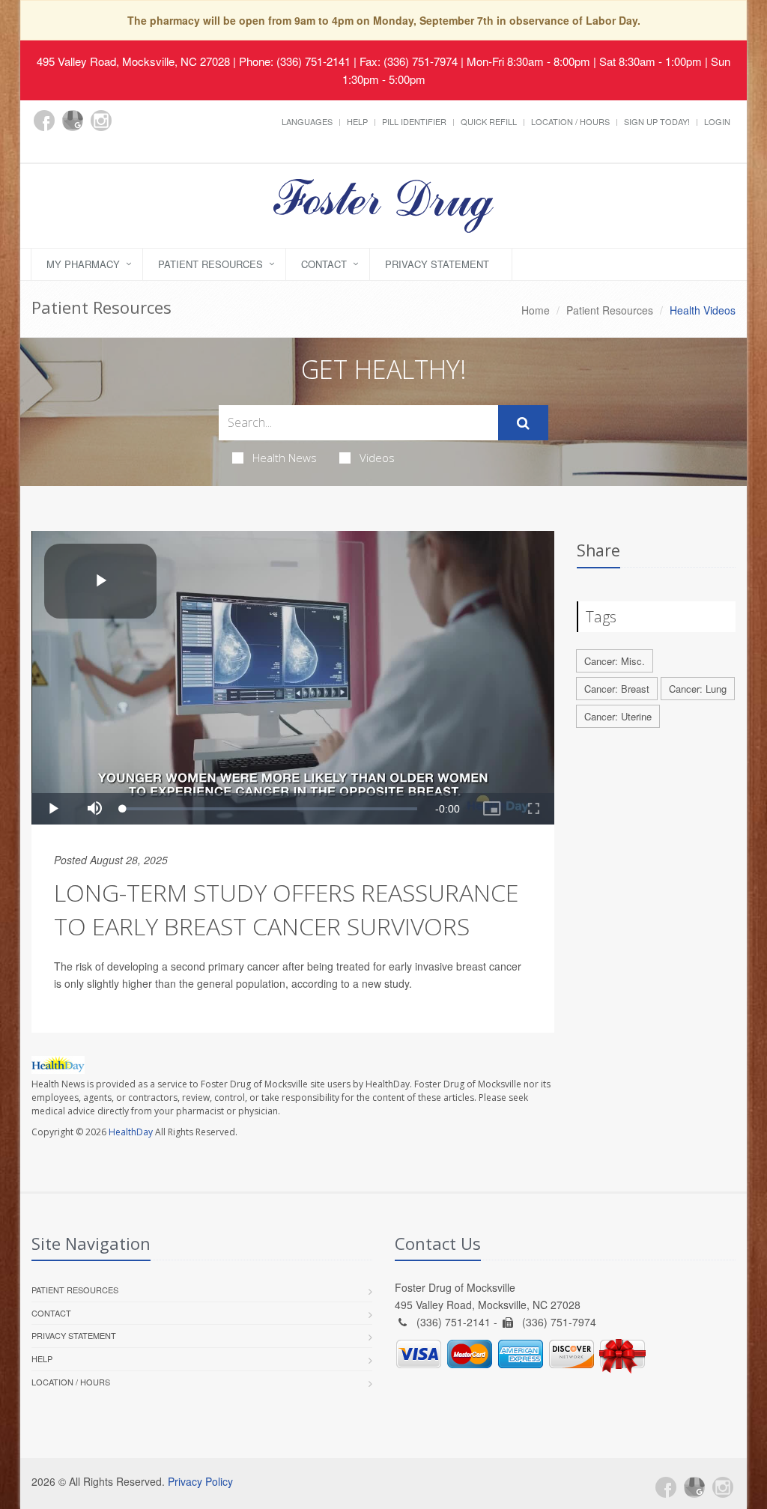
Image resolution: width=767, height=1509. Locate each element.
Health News (284, 457)
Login (717, 121)
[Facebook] (44, 120)
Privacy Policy (200, 1481)
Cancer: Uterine (618, 716)
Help (357, 121)
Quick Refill (489, 121)
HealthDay (131, 1132)
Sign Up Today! (657, 121)
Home (535, 310)
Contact (324, 264)
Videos (377, 457)
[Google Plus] (72, 120)
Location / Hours (570, 121)
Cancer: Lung (698, 688)
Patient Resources (210, 264)
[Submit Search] (523, 423)
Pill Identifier (414, 121)
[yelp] (44, 146)
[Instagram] (101, 120)
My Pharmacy (83, 264)
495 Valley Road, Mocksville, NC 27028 (133, 61)
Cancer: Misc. (614, 661)
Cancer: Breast (616, 688)
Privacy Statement (437, 264)
